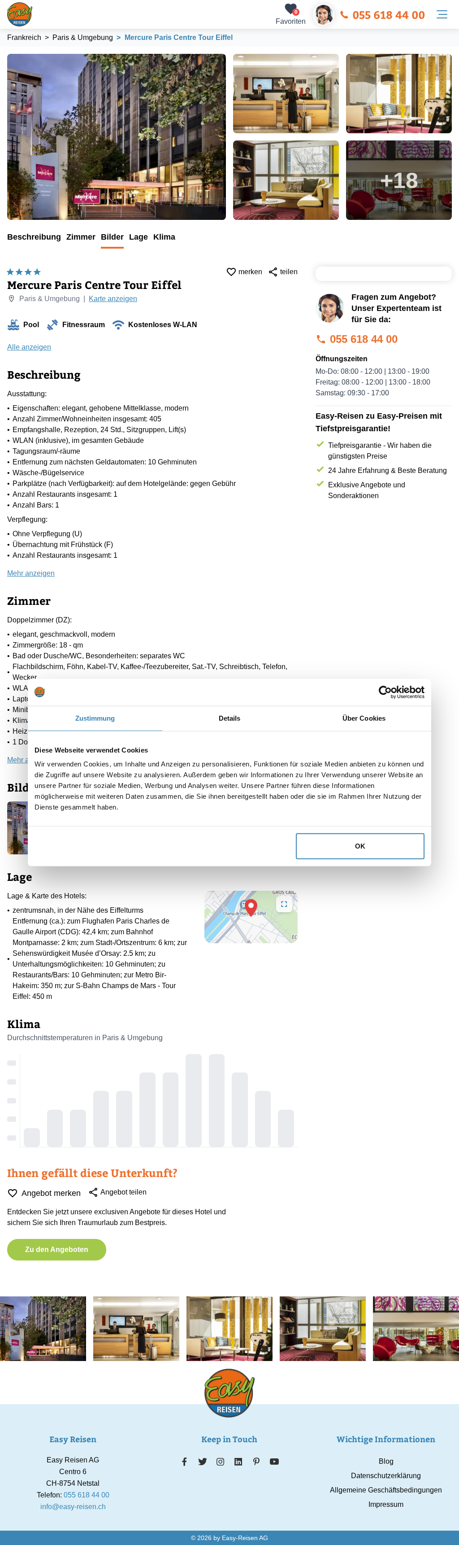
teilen (289, 272)
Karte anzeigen (113, 298)
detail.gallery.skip (7, 54)
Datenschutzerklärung (386, 1475)
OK (360, 846)
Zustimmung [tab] (95, 718)
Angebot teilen (123, 1192)
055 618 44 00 (388, 14)
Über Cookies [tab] (363, 718)
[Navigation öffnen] (442, 14)
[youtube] (274, 1462)
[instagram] (220, 1462)
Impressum (385, 1504)
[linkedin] (238, 1462)
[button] (251, 908)
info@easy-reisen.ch (73, 1506)
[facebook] (184, 1462)
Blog (386, 1461)
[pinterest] (256, 1462)
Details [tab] (230, 718)
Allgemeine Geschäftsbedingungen (386, 1490)
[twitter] (203, 1462)
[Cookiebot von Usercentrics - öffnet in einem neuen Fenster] (385, 692)
